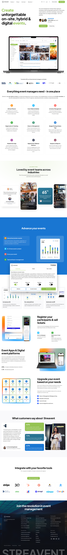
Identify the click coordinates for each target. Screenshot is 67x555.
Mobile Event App (24, 519)
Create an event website (25, 532)
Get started (62, 1)
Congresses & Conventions (41, 525)
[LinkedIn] (51, 539)
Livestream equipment (25, 536)
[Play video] (9, 196)
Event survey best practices (26, 538)
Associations (38, 527)
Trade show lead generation (56, 521)
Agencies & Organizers (40, 517)
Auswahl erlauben (33, 288)
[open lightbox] (55, 436)
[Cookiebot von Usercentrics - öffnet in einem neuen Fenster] (51, 265)
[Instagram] (56, 539)
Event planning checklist (25, 540)
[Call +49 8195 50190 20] (49, 2)
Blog (36, 534)
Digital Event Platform (25, 521)
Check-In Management (25, 527)
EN (41, 1)
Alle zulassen (48, 288)
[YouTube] (54, 539)
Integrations (38, 540)
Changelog (38, 542)
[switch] (27, 284)
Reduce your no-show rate (55, 517)
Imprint (19, 545)
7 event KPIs (53, 519)
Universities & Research (40, 521)
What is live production (25, 534)
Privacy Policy (14, 545)
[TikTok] (59, 539)
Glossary (37, 538)
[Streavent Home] (5, 2)
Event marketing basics (55, 525)
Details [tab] (33, 268)
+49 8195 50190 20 (54, 534)
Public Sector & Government (41, 519)
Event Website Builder (25, 525)
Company (37, 532)
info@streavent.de (54, 536)
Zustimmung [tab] (17, 268)
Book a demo (54, 1)
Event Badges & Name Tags (26, 517)
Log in (47, 1)
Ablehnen (18, 288)
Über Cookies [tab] (49, 268)
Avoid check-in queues (55, 523)
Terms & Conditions (7, 545)
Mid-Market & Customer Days (41, 523)
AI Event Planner (24, 523)
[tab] (16, 241)
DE (43, 1)
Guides (37, 536)
